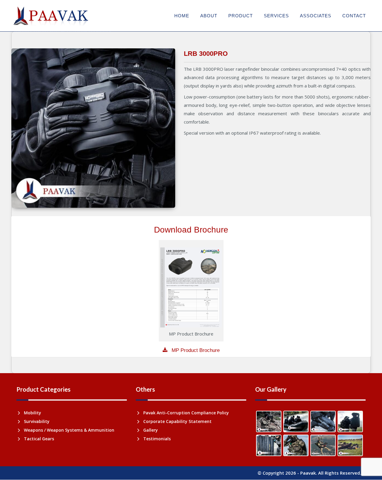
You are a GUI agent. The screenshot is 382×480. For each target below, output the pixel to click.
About (208, 15)
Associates (315, 15)
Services (276, 15)
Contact (354, 15)
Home (181, 15)
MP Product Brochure (195, 350)
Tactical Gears (39, 438)
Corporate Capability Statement (177, 421)
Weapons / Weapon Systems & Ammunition (69, 430)
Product (240, 15)
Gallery (150, 430)
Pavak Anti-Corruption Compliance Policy (186, 413)
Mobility (32, 413)
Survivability (37, 421)
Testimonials (157, 438)
